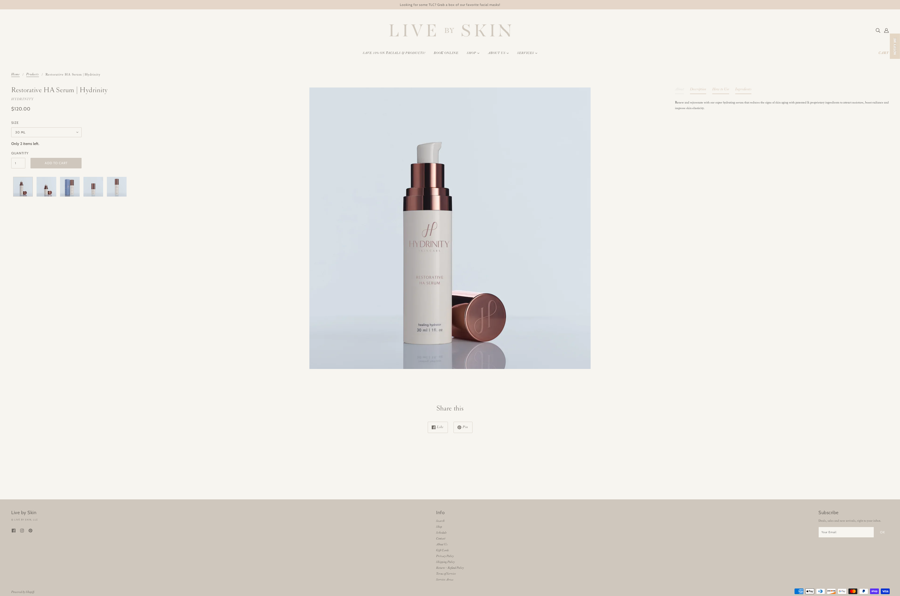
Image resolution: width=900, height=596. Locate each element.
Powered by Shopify (22, 592)
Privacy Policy (445, 556)
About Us (441, 544)
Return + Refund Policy (450, 568)
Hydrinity (22, 99)
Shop (439, 527)
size (15, 123)
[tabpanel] (782, 104)
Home (15, 74)
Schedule (441, 533)
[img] (878, 30)
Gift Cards (442, 550)
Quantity (18, 153)
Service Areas (444, 579)
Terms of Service (446, 574)
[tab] (679, 90)
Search (440, 521)
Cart (884, 53)
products (32, 74)
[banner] (450, 30)
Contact (440, 538)
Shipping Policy (445, 562)
